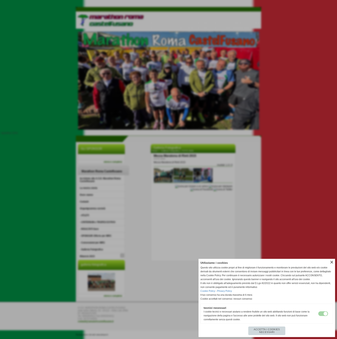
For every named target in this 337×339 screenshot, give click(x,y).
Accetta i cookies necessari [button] (267, 331)
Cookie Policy (207, 291)
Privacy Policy (224, 291)
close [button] (331, 262)
